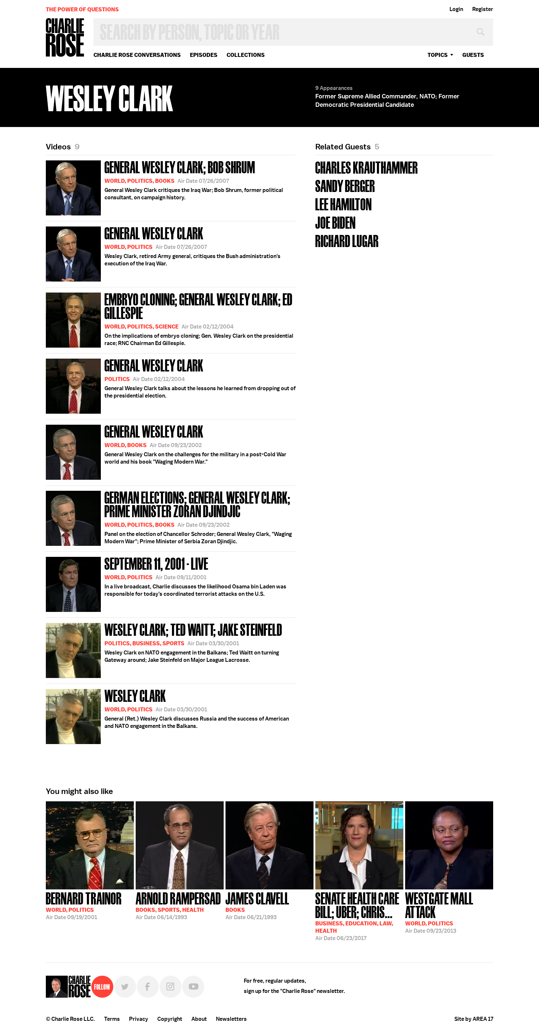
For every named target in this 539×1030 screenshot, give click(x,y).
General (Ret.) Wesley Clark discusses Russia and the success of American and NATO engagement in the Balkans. (196, 708)
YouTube (193, 987)
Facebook (148, 987)
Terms (112, 1019)
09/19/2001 (84, 905)
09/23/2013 (439, 912)
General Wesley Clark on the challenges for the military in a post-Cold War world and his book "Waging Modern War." (195, 443)
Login (456, 9)
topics (438, 54)
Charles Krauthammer (366, 167)
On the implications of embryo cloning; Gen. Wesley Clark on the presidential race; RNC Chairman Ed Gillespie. (198, 318)
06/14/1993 (178, 905)
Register (482, 9)
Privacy (138, 1019)
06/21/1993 (257, 905)
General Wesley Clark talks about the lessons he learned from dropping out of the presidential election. (200, 377)
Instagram (171, 987)
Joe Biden (335, 222)
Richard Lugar (347, 240)
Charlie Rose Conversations (137, 54)
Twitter (125, 987)
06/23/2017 (357, 915)
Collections (246, 54)
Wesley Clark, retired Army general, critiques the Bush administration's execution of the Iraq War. (192, 245)
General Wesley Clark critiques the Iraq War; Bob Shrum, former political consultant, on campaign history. (193, 179)
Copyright (169, 1019)
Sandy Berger (345, 185)
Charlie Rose (65, 38)
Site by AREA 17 (473, 1019)
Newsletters (231, 1019)
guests (473, 54)
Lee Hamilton (343, 203)
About (199, 1019)
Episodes (203, 54)
